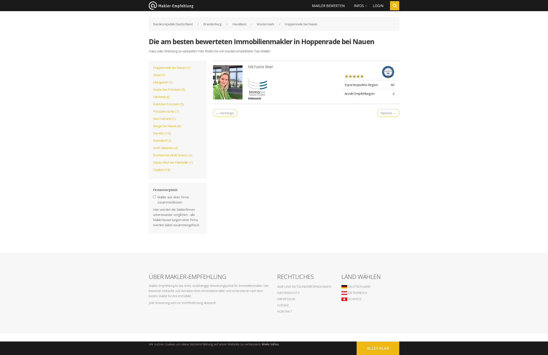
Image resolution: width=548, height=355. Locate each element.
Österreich (357, 292)
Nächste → (388, 113)
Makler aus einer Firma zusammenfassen (173, 199)
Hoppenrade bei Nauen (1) (171, 67)
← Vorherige (225, 113)
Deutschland (358, 286)
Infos (359, 5)
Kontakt (284, 311)
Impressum (286, 299)
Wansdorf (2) (162, 140)
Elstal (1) (159, 75)
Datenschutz (288, 292)
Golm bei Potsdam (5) (168, 104)
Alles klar (378, 348)
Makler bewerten (328, 5)
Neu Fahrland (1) (164, 118)
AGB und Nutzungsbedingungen (304, 286)
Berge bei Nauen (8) (167, 126)
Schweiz (354, 299)
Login (378, 5)
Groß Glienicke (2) (165, 148)
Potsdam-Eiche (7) (166, 111)
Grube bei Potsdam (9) (169, 89)
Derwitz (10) (162, 133)
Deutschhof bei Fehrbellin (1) (173, 162)
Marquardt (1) (163, 82)
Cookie (283, 305)
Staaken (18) (161, 169)
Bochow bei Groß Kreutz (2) (172, 155)
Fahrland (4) (161, 97)
